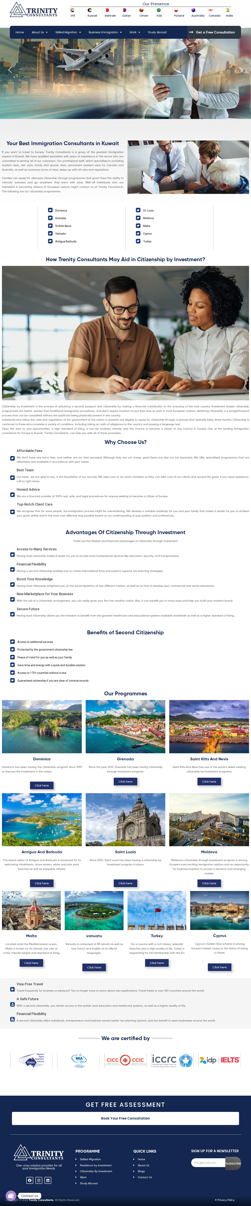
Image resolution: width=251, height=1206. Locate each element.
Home (20, 32)
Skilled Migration (66, 32)
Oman (143, 16)
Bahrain (110, 16)
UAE (72, 15)
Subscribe (233, 1163)
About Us (38, 32)
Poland (179, 16)
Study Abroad (157, 32)
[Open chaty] (11, 1196)
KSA (159, 16)
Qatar (126, 16)
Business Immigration (103, 32)
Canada (214, 16)
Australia (197, 16)
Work (133, 32)
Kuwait (92, 16)
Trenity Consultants (41, 1200)
